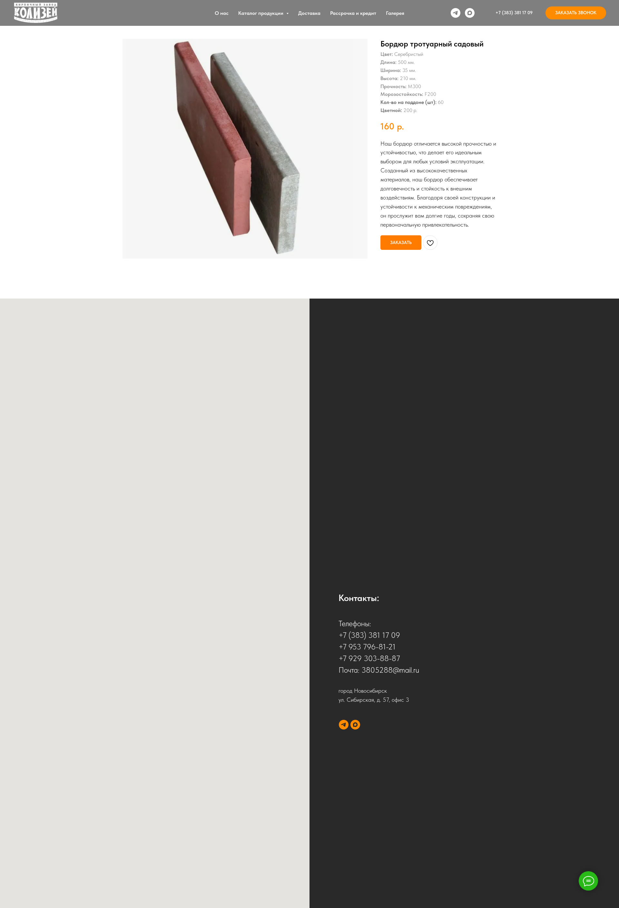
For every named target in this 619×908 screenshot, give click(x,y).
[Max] (470, 13)
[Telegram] (455, 13)
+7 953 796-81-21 (367, 646)
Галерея (395, 13)
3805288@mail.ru (390, 670)
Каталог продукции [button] (261, 13)
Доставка (309, 13)
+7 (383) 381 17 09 (369, 635)
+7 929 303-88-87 (369, 658)
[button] (575, 12)
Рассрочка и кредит (353, 13)
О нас (222, 13)
